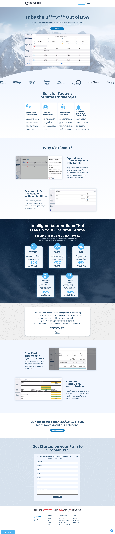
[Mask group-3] (35, 520)
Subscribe (50, 522)
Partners (49, 518)
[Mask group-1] (37, 520)
